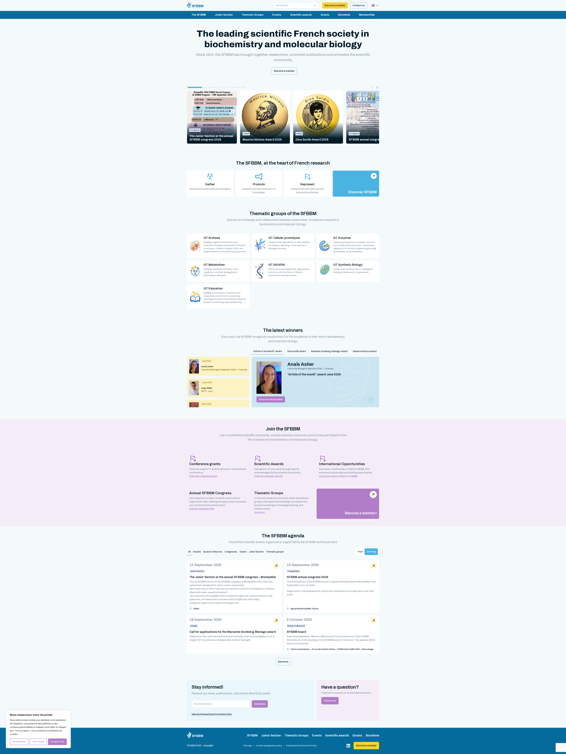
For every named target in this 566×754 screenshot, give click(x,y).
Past (360, 552)
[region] (38, 729)
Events (276, 14)
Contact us (359, 5)
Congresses (230, 551)
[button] (194, 87)
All (189, 551)
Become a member (335, 5)
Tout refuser (38, 742)
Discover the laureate (271, 399)
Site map (247, 746)
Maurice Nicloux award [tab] (364, 351)
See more (259, 512)
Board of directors (212, 551)
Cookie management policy (269, 746)
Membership (367, 14)
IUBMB (354, 476)
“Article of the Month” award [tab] (267, 351)
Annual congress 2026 (201, 508)
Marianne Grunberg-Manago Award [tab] (329, 351)
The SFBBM (198, 14)
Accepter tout (57, 742)
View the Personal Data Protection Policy (212, 714)
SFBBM (252, 735)
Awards (197, 551)
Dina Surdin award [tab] (296, 351)
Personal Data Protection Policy (301, 746)
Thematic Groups (252, 14)
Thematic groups (275, 551)
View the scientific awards (268, 476)
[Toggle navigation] (375, 5)
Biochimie (344, 14)
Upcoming (371, 552)
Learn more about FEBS (332, 476)
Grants (325, 14)
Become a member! (361, 513)
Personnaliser (19, 742)
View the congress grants (203, 476)
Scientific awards (301, 14)
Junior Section (224, 14)
